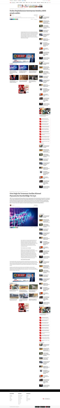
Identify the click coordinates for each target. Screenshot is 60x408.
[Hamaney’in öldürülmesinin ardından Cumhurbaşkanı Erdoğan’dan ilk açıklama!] (33, 67)
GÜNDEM (17, 2)
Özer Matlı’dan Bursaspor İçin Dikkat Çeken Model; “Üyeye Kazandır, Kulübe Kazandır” (45, 131)
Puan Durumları (20, 398)
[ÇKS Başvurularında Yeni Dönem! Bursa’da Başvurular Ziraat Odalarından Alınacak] (41, 22)
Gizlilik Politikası (28, 398)
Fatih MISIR (13, 205)
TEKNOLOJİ (38, 2)
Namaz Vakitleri (20, 396)
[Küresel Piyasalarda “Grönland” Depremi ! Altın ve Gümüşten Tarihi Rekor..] (14, 77)
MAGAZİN (34, 2)
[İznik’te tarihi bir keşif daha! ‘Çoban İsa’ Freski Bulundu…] (23, 77)
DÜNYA (45, 2)
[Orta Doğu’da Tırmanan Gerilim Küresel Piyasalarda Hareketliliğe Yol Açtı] (23, 67)
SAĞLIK (32, 2)
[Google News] (36, 19)
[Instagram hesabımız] (22, 390)
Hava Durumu (19, 397)
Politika (24, 2)
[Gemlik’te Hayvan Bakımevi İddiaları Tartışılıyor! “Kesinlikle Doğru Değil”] (41, 155)
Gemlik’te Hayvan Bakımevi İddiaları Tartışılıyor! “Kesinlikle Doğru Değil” (45, 121)
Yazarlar (27, 396)
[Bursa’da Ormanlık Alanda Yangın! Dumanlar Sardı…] (41, 31)
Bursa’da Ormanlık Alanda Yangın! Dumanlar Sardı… (45, 124)
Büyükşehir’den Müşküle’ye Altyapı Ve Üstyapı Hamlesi (45, 129)
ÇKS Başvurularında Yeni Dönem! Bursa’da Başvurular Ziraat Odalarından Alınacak (45, 119)
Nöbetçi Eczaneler (20, 395)
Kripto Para (19, 399)
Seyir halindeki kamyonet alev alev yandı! (46, 134)
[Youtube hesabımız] (23, 390)
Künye (27, 397)
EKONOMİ (20, 2)
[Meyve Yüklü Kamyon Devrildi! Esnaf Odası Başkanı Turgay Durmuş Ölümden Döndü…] (41, 53)
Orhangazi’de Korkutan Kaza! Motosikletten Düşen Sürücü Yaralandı (45, 126)
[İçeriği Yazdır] (17, 19)
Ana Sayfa (27, 395)
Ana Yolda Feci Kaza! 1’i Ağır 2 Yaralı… (45, 141)
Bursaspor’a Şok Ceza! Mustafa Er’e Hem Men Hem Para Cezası (46, 139)
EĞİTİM (27, 2)
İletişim (27, 400)
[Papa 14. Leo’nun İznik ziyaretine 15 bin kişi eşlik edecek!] (33, 77)
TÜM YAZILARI (35, 205)
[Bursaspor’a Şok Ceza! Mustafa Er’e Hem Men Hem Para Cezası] (41, 386)
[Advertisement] (6, 14)
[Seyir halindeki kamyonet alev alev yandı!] (41, 49)
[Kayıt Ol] (47, 2)
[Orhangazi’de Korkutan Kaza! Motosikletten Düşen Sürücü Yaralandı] (41, 35)
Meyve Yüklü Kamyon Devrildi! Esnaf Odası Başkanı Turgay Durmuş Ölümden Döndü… (46, 136)
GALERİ (11, 0)
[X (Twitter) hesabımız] (21, 390)
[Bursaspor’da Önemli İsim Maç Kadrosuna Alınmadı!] (41, 18)
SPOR (29, 2)
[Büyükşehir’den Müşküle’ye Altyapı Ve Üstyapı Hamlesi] (41, 40)
